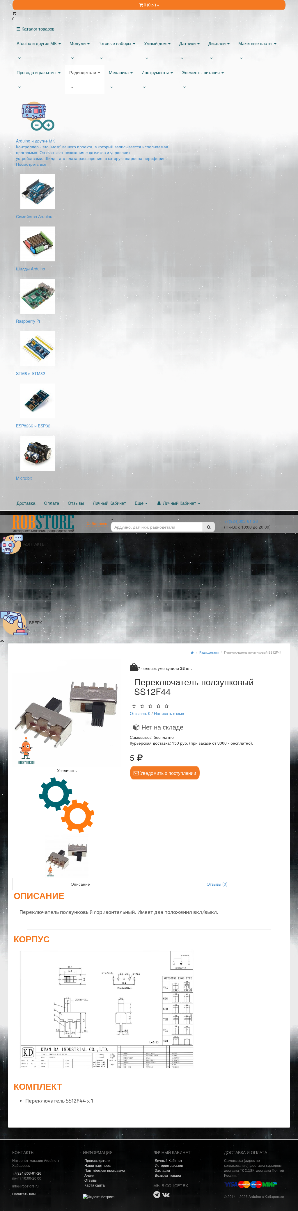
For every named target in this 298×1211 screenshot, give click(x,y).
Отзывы (76, 503)
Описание (80, 884)
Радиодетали (83, 72)
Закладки (162, 1170)
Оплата (51, 503)
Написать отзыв (169, 713)
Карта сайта (94, 1185)
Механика (119, 72)
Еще (140, 503)
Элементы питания (201, 72)
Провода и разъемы (37, 72)
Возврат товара (168, 1175)
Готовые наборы (115, 43)
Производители (97, 1160)
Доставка (26, 503)
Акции (89, 1175)
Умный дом (156, 43)
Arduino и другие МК (37, 43)
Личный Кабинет (109, 503)
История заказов (169, 1165)
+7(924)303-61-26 (241, 521)
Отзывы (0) (217, 884)
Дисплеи (217, 43)
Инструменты (155, 72)
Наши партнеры (97, 1165)
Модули (78, 43)
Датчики (188, 43)
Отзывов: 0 (140, 713)
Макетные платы (256, 43)
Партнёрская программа (104, 1170)
